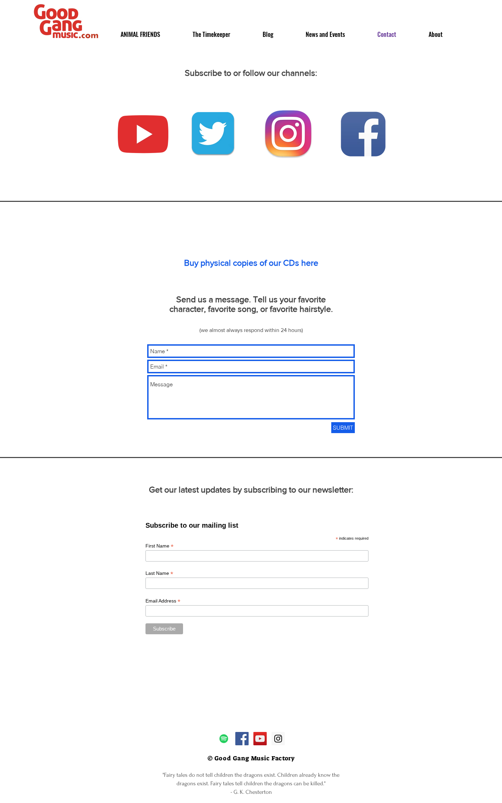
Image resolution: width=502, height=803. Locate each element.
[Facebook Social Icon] (242, 738)
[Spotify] (224, 738)
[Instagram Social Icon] (278, 738)
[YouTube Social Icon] (260, 738)
